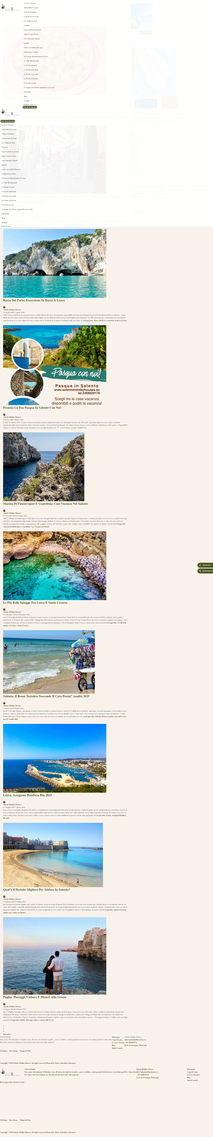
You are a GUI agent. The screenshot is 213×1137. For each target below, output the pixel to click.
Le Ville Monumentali (31, 61)
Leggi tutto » (106, 320)
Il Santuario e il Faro (31, 52)
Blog (25, 96)
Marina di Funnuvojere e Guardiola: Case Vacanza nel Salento (45, 503)
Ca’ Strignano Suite (30, 21)
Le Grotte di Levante (31, 74)
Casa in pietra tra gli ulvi (32, 30)
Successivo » (7, 1034)
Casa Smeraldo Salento (32, 38)
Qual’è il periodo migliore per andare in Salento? (36, 889)
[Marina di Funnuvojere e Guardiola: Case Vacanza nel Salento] (65, 466)
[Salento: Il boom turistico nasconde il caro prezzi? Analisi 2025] (65, 662)
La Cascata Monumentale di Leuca (36, 56)
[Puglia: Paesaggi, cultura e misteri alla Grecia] (65, 956)
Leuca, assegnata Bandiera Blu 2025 (27, 795)
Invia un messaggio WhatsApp (135, 1045)
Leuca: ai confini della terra (33, 47)
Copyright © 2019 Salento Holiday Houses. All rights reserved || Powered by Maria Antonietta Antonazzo (38, 1063)
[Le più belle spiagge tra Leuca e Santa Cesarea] (65, 565)
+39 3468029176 (131, 1042)
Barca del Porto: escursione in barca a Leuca (34, 300)
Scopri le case (28, 104)
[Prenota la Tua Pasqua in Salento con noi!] (65, 365)
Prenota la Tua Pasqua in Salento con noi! (32, 407)
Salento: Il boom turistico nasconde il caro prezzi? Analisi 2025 (46, 696)
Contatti (26, 101)
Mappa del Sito (25, 1051)
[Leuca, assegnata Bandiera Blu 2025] (65, 758)
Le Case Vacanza (118, 1042)
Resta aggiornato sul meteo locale (12, 1082)
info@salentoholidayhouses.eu (135, 1039)
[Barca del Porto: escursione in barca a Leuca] (65, 263)
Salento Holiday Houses (12, 309)
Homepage (116, 1037)
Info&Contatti (117, 1048)
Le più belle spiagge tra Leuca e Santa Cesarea (35, 602)
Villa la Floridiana (30, 12)
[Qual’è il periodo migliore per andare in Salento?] (65, 855)
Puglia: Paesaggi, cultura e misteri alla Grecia (34, 997)
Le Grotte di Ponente (31, 78)
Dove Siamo (13, 1051)
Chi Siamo (27, 92)
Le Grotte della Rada (31, 70)
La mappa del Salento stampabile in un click (39, 87)
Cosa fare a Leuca (30, 83)
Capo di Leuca (117, 1040)
